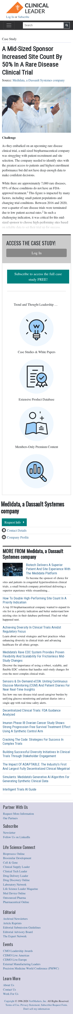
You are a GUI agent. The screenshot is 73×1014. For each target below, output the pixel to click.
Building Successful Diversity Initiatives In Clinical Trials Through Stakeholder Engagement (36, 754)
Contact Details (17, 530)
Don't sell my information (36, 1009)
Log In (10, 17)
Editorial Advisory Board (18, 932)
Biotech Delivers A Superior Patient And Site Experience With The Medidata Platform (48, 569)
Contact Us (9, 989)
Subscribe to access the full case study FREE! (38, 276)
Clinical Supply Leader (16, 867)
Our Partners (10, 818)
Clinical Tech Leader (15, 871)
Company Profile (18, 537)
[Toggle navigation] (9, 25)
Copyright (9, 1001)
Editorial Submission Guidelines (22, 927)
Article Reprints (12, 923)
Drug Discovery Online (16, 880)
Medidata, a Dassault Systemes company (39, 80)
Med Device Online (14, 893)
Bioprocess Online (14, 854)
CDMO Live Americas (16, 955)
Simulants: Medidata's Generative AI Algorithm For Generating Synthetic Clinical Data (36, 779)
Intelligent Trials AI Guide (19, 789)
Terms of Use (12, 1005)
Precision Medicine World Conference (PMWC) (31, 968)
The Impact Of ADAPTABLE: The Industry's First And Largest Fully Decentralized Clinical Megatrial (36, 766)
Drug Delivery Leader (15, 876)
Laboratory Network (14, 884)
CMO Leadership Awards (18, 951)
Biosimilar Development (17, 858)
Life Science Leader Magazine (20, 889)
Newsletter (9, 832)
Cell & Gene (10, 862)
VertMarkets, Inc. (38, 1001)
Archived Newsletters (15, 919)
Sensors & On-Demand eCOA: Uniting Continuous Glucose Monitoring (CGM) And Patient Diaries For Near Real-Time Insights (36, 685)
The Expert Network (15, 936)
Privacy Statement (30, 1005)
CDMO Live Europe (15, 959)
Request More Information (18, 814)
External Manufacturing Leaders (22, 964)
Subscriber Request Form (54, 1005)
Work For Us (10, 994)
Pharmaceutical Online (16, 902)
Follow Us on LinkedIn (16, 837)
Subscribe (23, 17)
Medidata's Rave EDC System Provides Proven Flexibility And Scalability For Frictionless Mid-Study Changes (34, 656)
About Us (8, 985)
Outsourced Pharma (14, 898)
